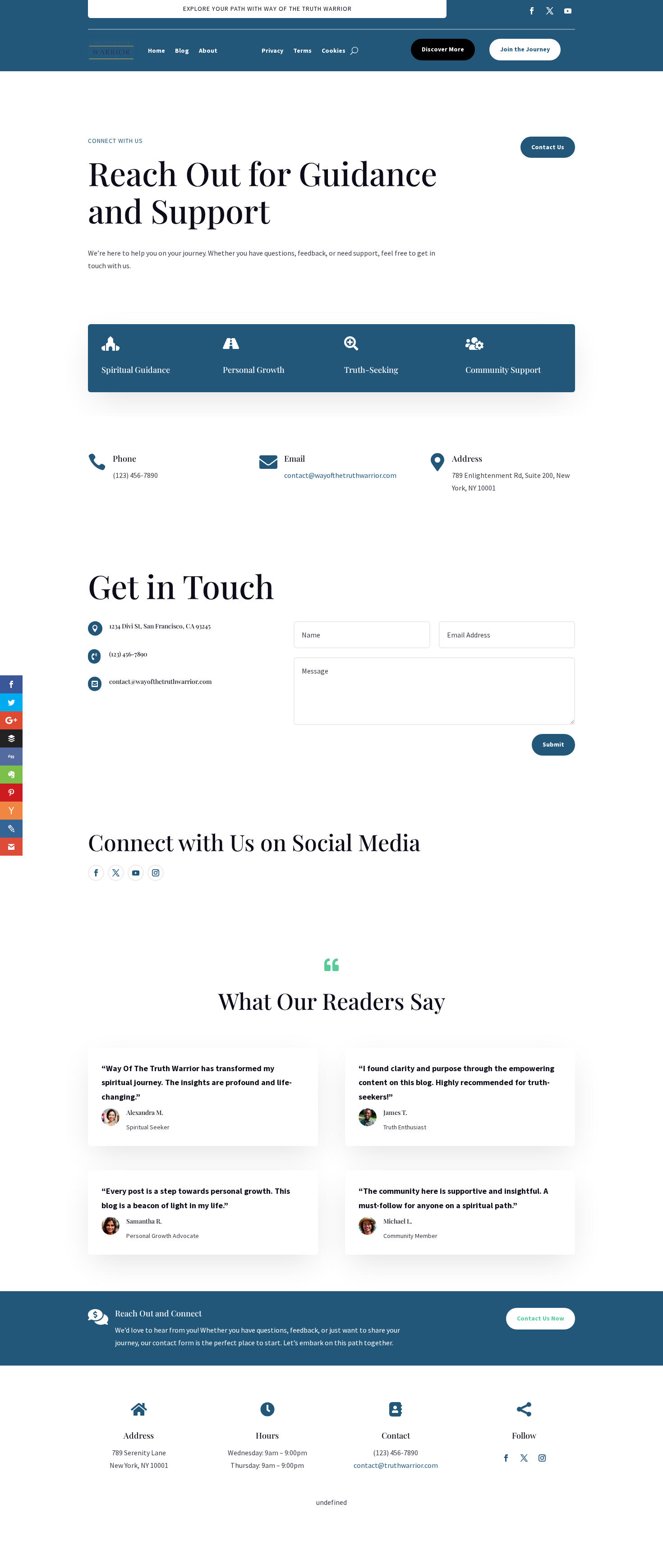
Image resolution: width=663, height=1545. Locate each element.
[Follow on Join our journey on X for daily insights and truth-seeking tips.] (116, 873)
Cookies (333, 50)
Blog (182, 50)
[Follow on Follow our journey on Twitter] (550, 11)
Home (156, 50)
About (208, 50)
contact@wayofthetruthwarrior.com (340, 475)
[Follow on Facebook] (506, 1458)
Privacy (272, 50)
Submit (553, 744)
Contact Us (547, 147)
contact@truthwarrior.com (396, 1465)
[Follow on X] (524, 1458)
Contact (239, 50)
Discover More (443, 49)
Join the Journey (525, 49)
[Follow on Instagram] (542, 1458)
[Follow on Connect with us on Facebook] (532, 11)
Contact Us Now (540, 1318)
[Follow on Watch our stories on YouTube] (568, 11)
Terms (302, 50)
